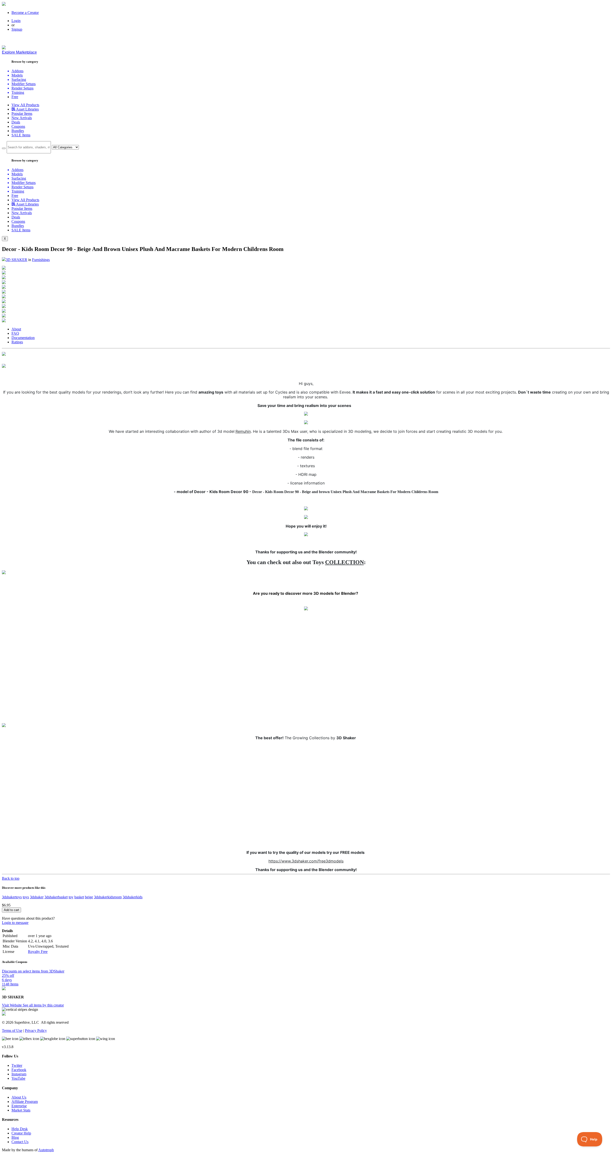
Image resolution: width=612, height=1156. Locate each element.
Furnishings (41, 260)
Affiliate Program (24, 1102)
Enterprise (19, 1106)
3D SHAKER (16, 260)
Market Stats (20, 1110)
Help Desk (19, 1129)
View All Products (25, 105)
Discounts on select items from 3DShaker (33, 971)
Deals (15, 122)
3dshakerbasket (56, 897)
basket (79, 897)
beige (89, 897)
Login (16, 21)
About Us (18, 1097)
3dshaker (37, 897)
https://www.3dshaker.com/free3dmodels (306, 861)
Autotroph (46, 1150)
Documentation (23, 338)
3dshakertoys (12, 897)
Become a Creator (25, 13)
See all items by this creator (43, 1005)
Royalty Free (38, 952)
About (16, 329)
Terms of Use (12, 1030)
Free (14, 97)
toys (26, 897)
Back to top (10, 878)
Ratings (17, 342)
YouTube (18, 1078)
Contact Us (19, 1142)
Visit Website (12, 1005)
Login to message (15, 923)
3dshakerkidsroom (108, 897)
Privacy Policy (36, 1030)
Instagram (18, 1074)
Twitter (16, 1065)
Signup (16, 29)
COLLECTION (344, 562)
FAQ (15, 333)
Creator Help (21, 1133)
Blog (15, 1137)
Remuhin (243, 431)
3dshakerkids (132, 897)
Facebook (18, 1070)
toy (71, 897)
